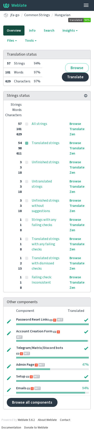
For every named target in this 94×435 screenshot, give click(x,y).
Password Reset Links (32, 319)
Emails (21, 388)
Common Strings (37, 15)
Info (32, 30)
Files (11, 40)
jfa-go (14, 15)
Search (49, 30)
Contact (65, 420)
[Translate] (8, 321)
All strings (39, 123)
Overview (14, 30)
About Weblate (47, 420)
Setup (20, 376)
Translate (75, 77)
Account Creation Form (34, 331)
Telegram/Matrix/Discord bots (39, 347)
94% (85, 388)
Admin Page (25, 364)
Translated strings (45, 143)
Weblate (19, 5)
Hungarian (62, 15)
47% (85, 364)
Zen (72, 134)
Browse (77, 68)
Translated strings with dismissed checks (45, 263)
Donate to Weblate (36, 427)
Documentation (11, 427)
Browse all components (32, 402)
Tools (29, 40)
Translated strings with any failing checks (45, 244)
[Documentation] (85, 95)
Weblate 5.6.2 (26, 420)
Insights (69, 30)
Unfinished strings (45, 162)
